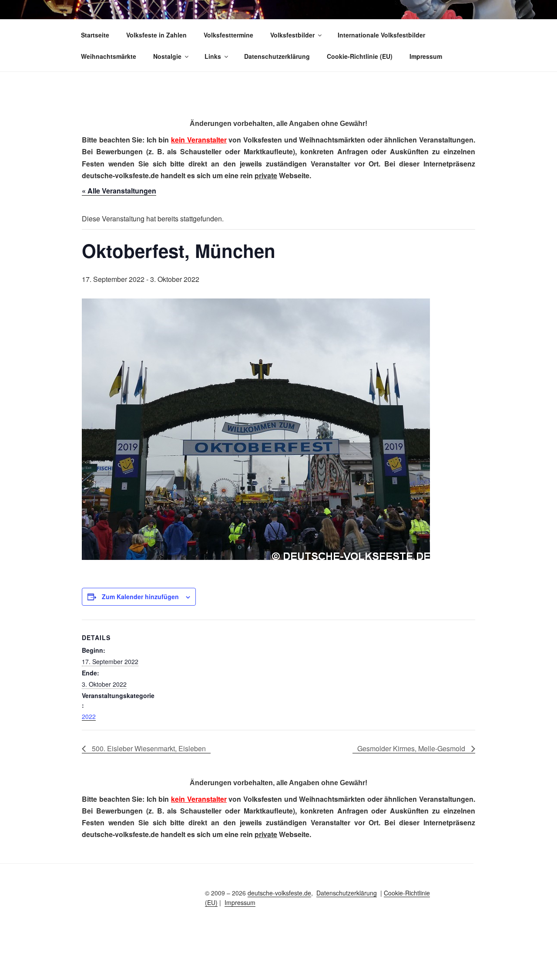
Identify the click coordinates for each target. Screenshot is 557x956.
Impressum (425, 56)
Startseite (95, 35)
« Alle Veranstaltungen (119, 191)
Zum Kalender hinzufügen (140, 596)
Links (213, 56)
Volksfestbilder (292, 35)
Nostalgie (167, 56)
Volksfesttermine (228, 35)
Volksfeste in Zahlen (156, 35)
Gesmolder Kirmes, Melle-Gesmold (412, 748)
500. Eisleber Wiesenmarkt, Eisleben (148, 748)
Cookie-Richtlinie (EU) (360, 56)
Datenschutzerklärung (277, 56)
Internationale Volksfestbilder (381, 35)
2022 (89, 716)
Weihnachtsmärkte (108, 56)
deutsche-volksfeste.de (279, 892)
